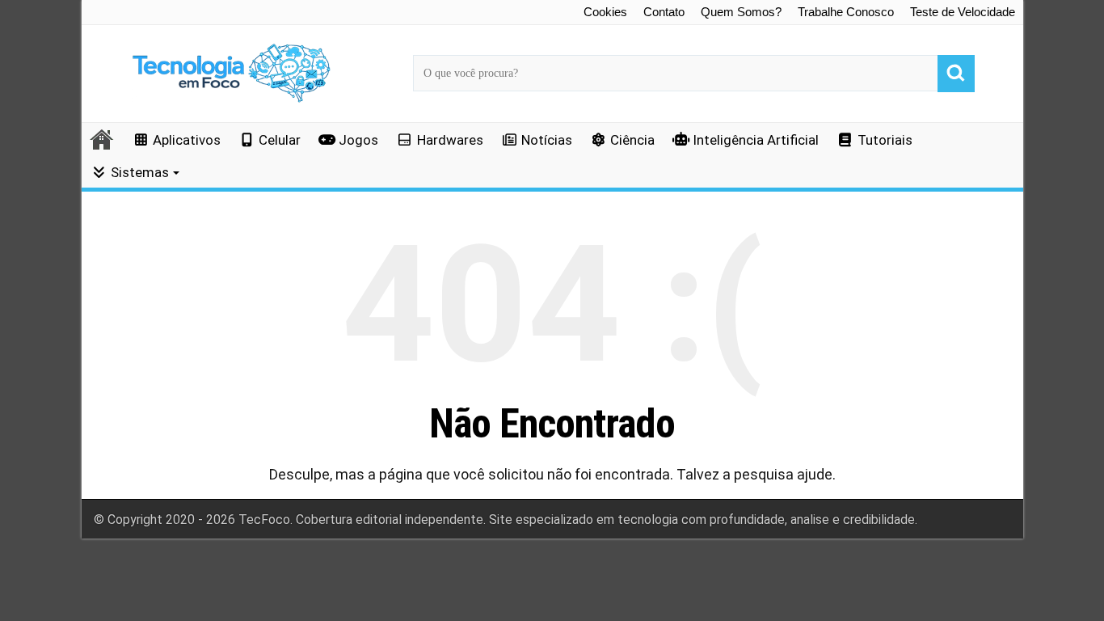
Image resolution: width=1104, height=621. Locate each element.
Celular (280, 140)
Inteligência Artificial (756, 140)
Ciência (632, 140)
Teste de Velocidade (962, 12)
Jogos (358, 140)
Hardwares (450, 140)
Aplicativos (187, 140)
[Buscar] (956, 73)
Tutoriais (884, 140)
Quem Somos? (741, 12)
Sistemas (140, 172)
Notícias (546, 140)
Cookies (605, 12)
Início (103, 139)
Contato (664, 12)
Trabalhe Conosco (846, 12)
